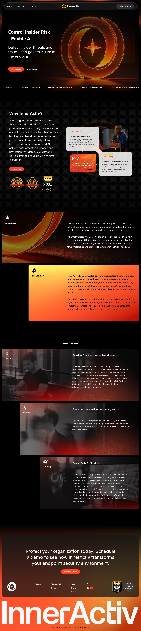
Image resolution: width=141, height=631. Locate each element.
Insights (73, 591)
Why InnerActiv (22, 6)
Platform (10, 6)
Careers (73, 588)
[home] (70, 6)
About (34, 6)
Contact (53, 588)
